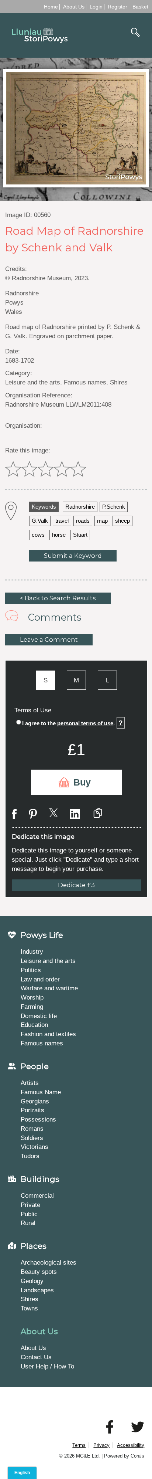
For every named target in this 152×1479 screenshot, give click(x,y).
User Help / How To (47, 1366)
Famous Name (41, 1092)
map (102, 521)
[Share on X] (53, 814)
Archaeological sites (48, 1262)
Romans (32, 1128)
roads (83, 521)
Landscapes (37, 1290)
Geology (32, 1281)
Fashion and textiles (48, 1034)
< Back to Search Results (58, 598)
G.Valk (40, 521)
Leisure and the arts (48, 960)
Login (96, 7)
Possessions (38, 1119)
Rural (28, 1223)
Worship (32, 997)
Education (34, 1024)
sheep (122, 521)
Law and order (40, 979)
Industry (32, 951)
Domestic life (39, 1015)
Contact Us (36, 1357)
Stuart (80, 535)
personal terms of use (85, 723)
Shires (29, 1299)
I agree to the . (72, 723)
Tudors (30, 1156)
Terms (79, 1445)
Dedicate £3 (76, 885)
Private (30, 1204)
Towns (29, 1308)
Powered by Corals (124, 1456)
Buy (82, 782)
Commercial (37, 1195)
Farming (32, 1006)
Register (117, 7)
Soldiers (32, 1137)
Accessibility (130, 1445)
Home (51, 7)
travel (62, 521)
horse (59, 535)
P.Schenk (113, 507)
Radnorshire (80, 507)
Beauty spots (39, 1271)
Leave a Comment (49, 639)
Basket (140, 7)
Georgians (35, 1101)
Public (29, 1214)
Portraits (32, 1110)
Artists (30, 1082)
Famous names (42, 1043)
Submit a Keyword (73, 555)
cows (38, 535)
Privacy (101, 1445)
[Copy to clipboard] (97, 814)
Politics (31, 970)
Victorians (34, 1146)
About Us (73, 7)
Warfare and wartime (49, 988)
